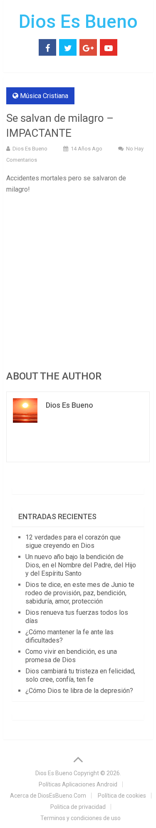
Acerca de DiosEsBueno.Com (48, 795)
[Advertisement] (78, 281)
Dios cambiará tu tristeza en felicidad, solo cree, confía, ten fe (80, 675)
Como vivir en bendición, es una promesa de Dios (71, 656)
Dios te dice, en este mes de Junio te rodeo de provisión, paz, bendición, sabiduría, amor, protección (79, 593)
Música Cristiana (44, 96)
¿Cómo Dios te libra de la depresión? (79, 691)
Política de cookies (122, 795)
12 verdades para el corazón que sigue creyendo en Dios (73, 541)
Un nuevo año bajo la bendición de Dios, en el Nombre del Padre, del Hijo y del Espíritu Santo (80, 565)
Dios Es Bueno (78, 21)
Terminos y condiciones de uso (80, 818)
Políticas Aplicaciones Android (78, 784)
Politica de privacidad (78, 806)
